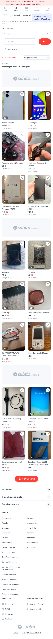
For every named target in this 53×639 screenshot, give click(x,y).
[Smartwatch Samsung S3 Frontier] (39, 152)
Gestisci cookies (8, 547)
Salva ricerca (10, 57)
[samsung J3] (13, 300)
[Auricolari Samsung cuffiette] (39, 300)
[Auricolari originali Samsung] (13, 152)
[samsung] (13, 259)
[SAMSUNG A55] (13, 110)
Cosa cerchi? (7, 28)
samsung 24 (27, 15)
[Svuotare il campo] (48, 34)
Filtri (45, 41)
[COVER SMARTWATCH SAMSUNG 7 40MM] (13, 342)
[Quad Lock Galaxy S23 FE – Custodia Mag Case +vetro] (39, 451)
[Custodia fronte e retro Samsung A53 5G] (13, 195)
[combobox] (26, 34)
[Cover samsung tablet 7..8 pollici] (13, 451)
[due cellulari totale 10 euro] (39, 342)
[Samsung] (39, 259)
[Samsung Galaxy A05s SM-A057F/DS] (39, 407)
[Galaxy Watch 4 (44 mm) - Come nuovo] (13, 407)
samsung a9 (15, 15)
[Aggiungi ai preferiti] (22, 94)
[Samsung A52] (39, 110)
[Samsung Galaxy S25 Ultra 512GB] (39, 195)
